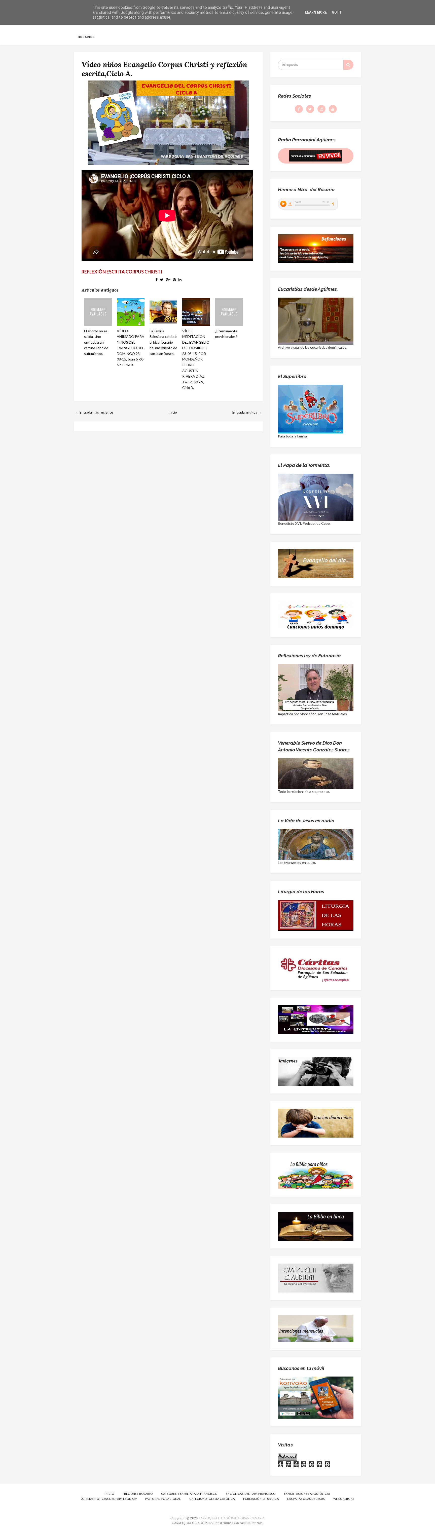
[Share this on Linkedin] (180, 279)
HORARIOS (86, 37)
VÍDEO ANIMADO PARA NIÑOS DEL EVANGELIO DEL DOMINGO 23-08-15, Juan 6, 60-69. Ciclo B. (130, 348)
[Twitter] (310, 109)
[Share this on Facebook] (156, 279)
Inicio (172, 412)
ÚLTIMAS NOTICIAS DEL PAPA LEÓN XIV (109, 1498)
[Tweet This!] (162, 279)
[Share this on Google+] (168, 279)
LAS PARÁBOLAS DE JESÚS (306, 1498)
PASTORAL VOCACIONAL (163, 1498)
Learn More (316, 12)
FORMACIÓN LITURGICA (261, 1498)
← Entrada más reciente (94, 412)
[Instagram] (321, 109)
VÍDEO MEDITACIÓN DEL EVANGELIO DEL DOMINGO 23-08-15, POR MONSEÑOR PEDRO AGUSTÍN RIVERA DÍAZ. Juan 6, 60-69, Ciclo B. (195, 359)
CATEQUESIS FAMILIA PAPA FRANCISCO (189, 1493)
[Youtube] (333, 109)
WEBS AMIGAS (343, 1498)
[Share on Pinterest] (174, 279)
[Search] (348, 65)
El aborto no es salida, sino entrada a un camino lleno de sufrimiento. (96, 342)
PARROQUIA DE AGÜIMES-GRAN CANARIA (231, 1518)
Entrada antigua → (247, 412)
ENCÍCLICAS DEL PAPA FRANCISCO (251, 1493)
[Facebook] (299, 109)
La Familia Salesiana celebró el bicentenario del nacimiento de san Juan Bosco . (163, 342)
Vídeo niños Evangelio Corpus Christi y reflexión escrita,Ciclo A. (164, 69)
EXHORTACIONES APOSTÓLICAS (307, 1493)
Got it (337, 12)
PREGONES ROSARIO (138, 1493)
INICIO (109, 1493)
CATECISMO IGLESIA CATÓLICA (212, 1498)
